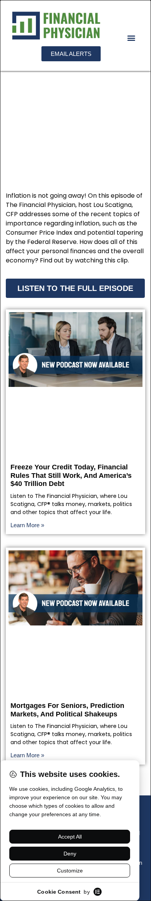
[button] (131, 38)
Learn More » (27, 525)
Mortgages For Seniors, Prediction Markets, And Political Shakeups (67, 710)
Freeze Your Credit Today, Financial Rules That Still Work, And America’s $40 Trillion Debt (71, 475)
